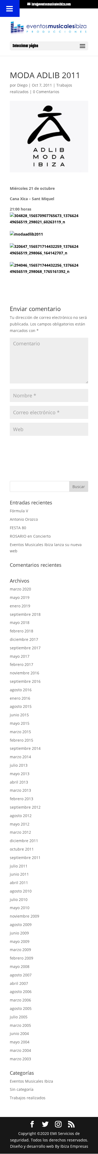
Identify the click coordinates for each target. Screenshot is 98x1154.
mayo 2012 (19, 824)
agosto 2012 (21, 815)
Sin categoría (21, 1089)
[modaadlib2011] (45, 234)
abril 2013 (19, 782)
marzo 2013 (20, 790)
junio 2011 (19, 874)
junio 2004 (19, 1033)
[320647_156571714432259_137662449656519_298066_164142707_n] (45, 249)
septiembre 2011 (25, 857)
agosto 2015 (21, 706)
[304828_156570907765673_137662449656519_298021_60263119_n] (45, 219)
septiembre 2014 (25, 748)
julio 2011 (18, 866)
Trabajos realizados (27, 1097)
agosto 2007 (21, 975)
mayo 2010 (19, 907)
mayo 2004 (19, 1042)
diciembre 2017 (24, 639)
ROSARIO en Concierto (30, 536)
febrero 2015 (21, 740)
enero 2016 (20, 698)
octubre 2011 (22, 849)
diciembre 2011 (24, 840)
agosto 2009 (21, 924)
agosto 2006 (21, 991)
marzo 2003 (20, 1058)
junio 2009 (19, 933)
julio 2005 (18, 1016)
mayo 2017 (19, 656)
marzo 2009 (20, 949)
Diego (22, 85)
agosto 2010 (21, 891)
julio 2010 (18, 899)
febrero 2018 (21, 631)
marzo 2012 (20, 832)
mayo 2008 (19, 966)
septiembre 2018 (25, 614)
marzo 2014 (20, 756)
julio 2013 (18, 765)
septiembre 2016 (25, 681)
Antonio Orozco (24, 519)
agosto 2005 (21, 1008)
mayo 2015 (19, 723)
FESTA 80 (18, 527)
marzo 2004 (20, 1050)
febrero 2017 (21, 664)
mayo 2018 (19, 622)
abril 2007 (19, 983)
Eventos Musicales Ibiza (31, 1081)
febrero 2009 (21, 958)
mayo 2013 (19, 773)
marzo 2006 (20, 1000)
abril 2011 (19, 882)
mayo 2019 (19, 597)
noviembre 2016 (24, 672)
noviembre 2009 (24, 916)
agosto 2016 (21, 689)
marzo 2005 (20, 1025)
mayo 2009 (19, 941)
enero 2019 (20, 605)
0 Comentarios (46, 91)
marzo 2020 (20, 589)
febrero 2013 (21, 798)
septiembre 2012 (25, 807)
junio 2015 (19, 714)
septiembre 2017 (25, 647)
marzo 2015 (20, 731)
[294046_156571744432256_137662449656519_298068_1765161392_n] (45, 268)
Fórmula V (19, 510)
